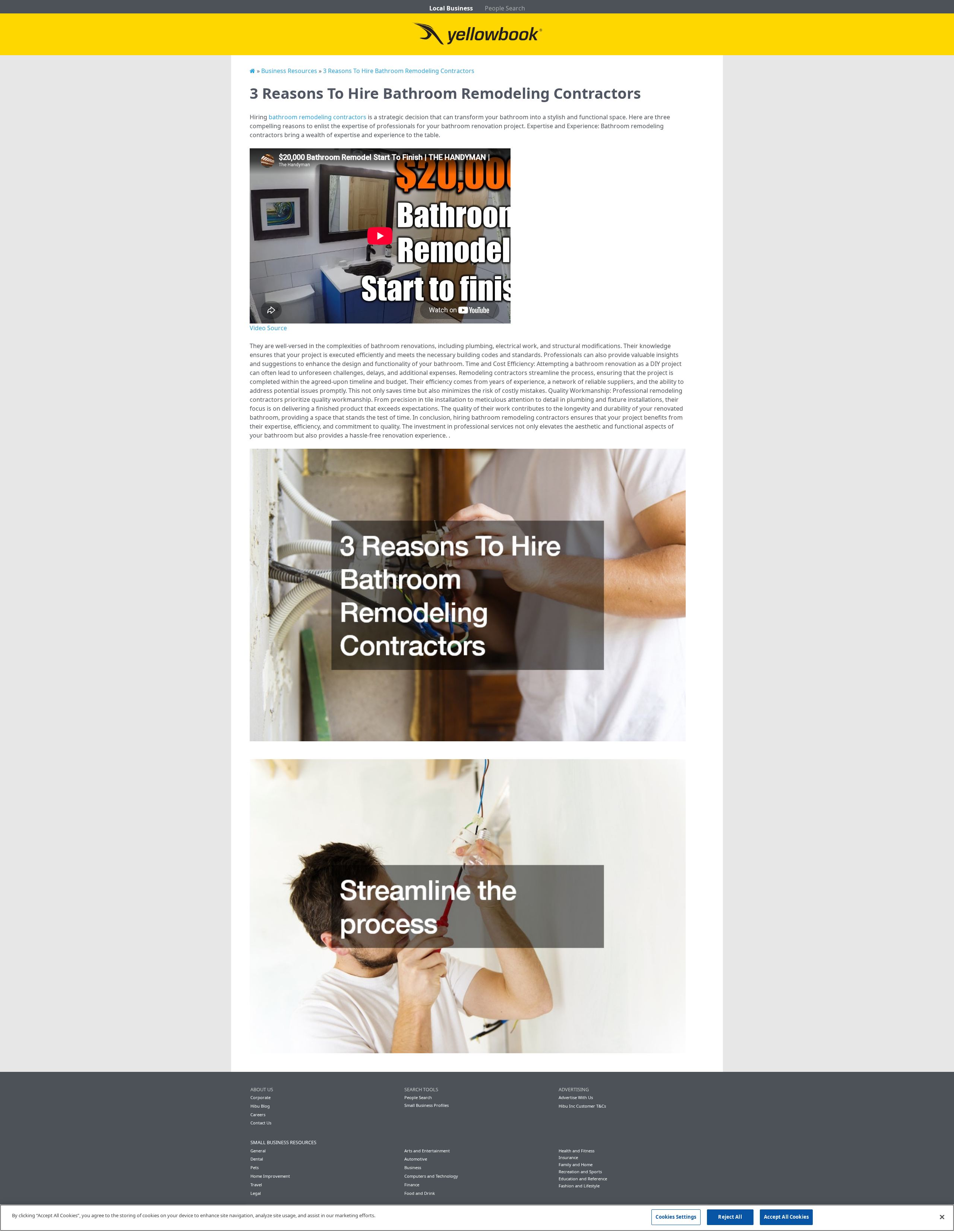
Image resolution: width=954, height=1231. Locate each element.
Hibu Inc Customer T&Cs (582, 1106)
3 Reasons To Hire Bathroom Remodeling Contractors (398, 71)
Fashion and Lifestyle (579, 1186)
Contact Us (260, 1123)
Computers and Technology (431, 1176)
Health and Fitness (576, 1150)
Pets (254, 1167)
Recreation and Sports (580, 1171)
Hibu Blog (260, 1106)
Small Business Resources (283, 1142)
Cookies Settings (676, 1216)
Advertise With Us (576, 1097)
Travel (256, 1184)
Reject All (730, 1216)
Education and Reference (583, 1178)
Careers (257, 1114)
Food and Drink (419, 1193)
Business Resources (289, 71)
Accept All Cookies (786, 1216)
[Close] (942, 1217)
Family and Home (576, 1164)
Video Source (268, 328)
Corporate (260, 1097)
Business (412, 1167)
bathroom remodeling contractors (317, 117)
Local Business (451, 8)
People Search (505, 8)
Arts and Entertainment (427, 1150)
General (258, 1150)
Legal (255, 1193)
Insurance (568, 1157)
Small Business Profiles (426, 1105)
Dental (256, 1159)
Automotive (415, 1159)
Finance (411, 1184)
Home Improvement (270, 1176)
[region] (477, 1218)
